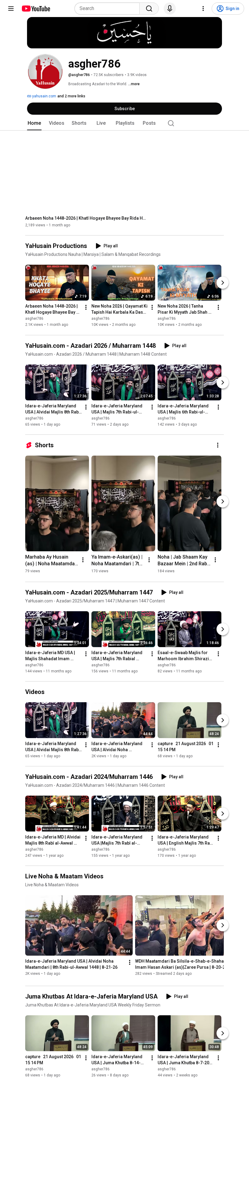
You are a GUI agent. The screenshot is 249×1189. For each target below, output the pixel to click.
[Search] (149, 8)
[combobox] (109, 8)
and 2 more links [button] (71, 96)
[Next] (223, 283)
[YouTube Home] (35, 8)
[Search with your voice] (170, 8)
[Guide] (11, 8)
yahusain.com (43, 96)
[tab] (34, 123)
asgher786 (34, 319)
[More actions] (86, 308)
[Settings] (203, 8)
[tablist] (124, 123)
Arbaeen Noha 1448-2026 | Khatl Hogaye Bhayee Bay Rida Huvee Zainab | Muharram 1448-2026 (86, 218)
